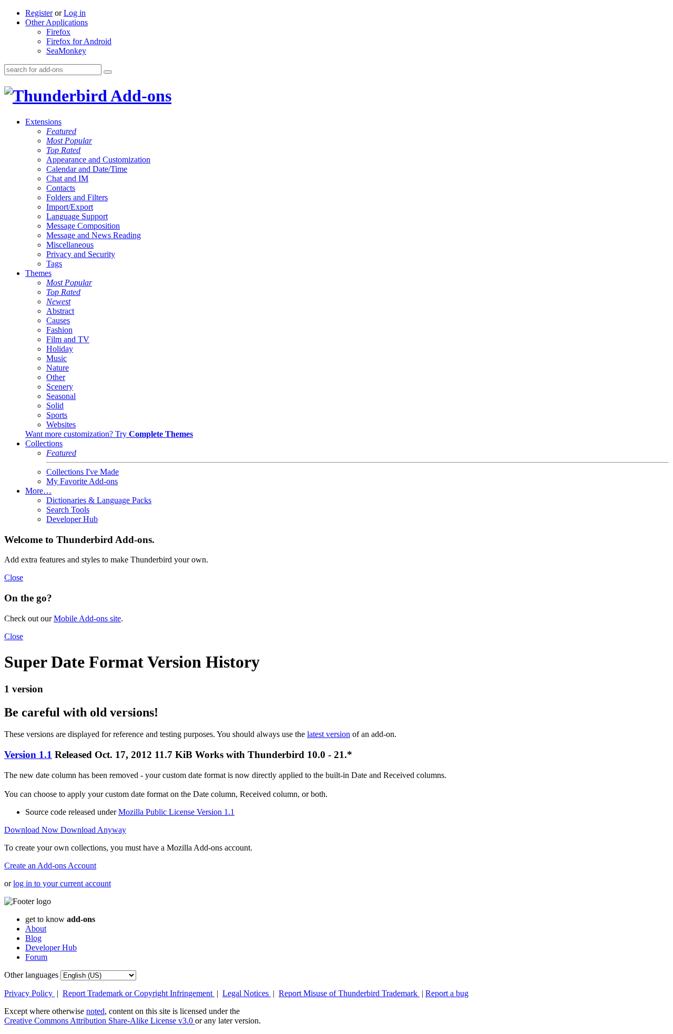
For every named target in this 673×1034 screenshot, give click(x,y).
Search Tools (67, 509)
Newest (58, 301)
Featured (61, 131)
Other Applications (56, 22)
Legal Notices (246, 993)
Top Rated (63, 150)
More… (38, 490)
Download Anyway (93, 829)
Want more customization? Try (109, 433)
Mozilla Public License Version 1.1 (176, 811)
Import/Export (69, 206)
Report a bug (446, 993)
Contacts (60, 187)
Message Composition (83, 225)
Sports (56, 415)
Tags (54, 263)
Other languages (31, 974)
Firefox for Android (78, 41)
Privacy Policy (29, 993)
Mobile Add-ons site (87, 618)
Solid (55, 405)
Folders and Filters (77, 197)
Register (39, 12)
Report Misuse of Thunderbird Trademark (349, 993)
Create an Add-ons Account (50, 865)
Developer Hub (72, 519)
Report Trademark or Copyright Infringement (139, 993)
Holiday (59, 348)
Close (13, 577)
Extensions (43, 121)
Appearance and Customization (98, 159)
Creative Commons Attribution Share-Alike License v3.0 (99, 1020)
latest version (328, 734)
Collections (44, 443)
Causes (58, 320)
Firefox (58, 31)
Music (56, 358)
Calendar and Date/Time (86, 169)
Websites (61, 424)
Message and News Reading (93, 235)
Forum (36, 957)
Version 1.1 (28, 754)
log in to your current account (62, 883)
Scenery (59, 386)
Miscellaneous (70, 244)
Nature (57, 367)
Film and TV (67, 339)
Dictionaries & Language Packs (98, 500)
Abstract (60, 310)
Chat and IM (67, 178)
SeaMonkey (66, 50)
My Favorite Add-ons (82, 481)
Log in (75, 12)
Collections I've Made (82, 471)
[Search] (108, 72)
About (35, 928)
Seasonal (61, 396)
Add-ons (139, 95)
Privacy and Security (80, 254)
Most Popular (69, 140)
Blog (33, 938)
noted (95, 1011)
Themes (38, 273)
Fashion (59, 329)
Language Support (77, 216)
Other (55, 377)
